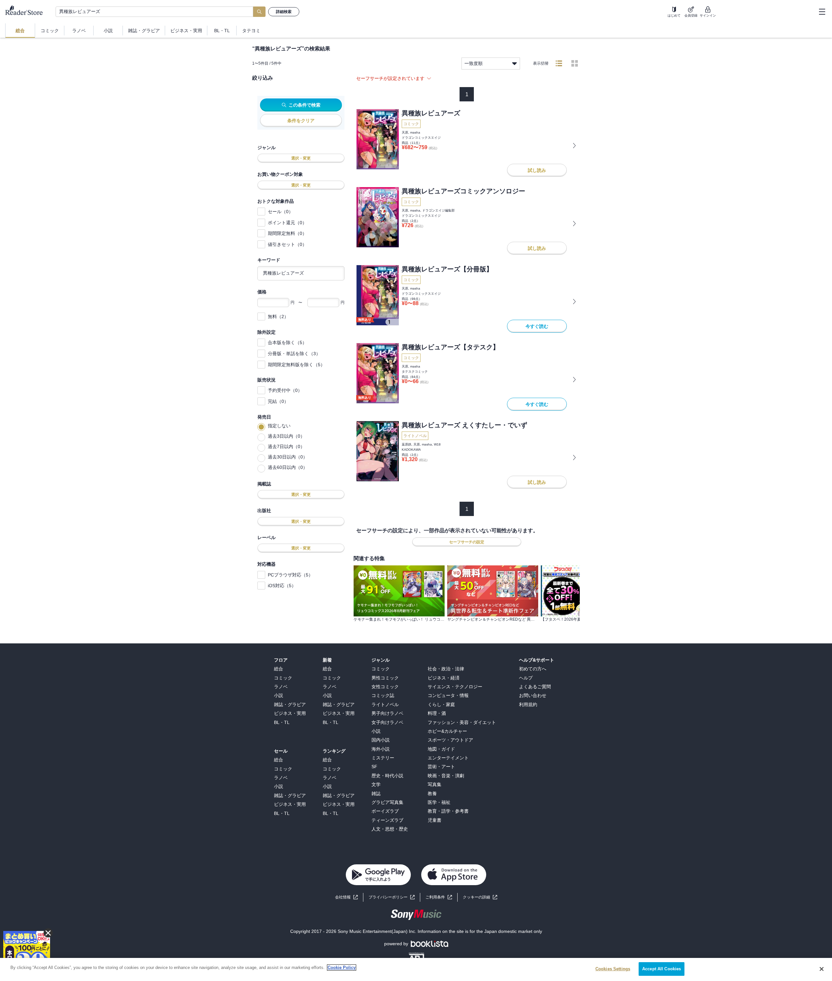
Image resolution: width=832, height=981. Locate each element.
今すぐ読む (537, 326)
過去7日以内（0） (286, 446)
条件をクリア (301, 120)
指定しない (279, 425)
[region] (416, 969)
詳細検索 (284, 11)
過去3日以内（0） (286, 436)
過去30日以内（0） (287, 456)
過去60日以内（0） (287, 467)
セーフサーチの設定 (466, 542)
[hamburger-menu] (821, 11)
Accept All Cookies (661, 968)
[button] (480, 897)
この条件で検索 (304, 105)
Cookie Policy (342, 967)
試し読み (537, 170)
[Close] (821, 969)
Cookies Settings (612, 968)
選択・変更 (301, 158)
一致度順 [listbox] (473, 63)
